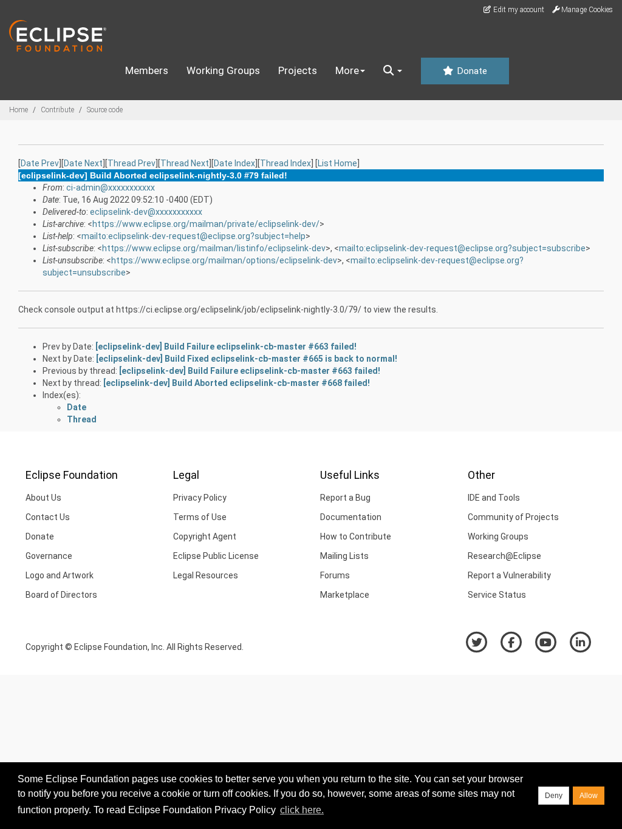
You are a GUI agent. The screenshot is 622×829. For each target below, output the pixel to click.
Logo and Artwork (60, 575)
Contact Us (48, 517)
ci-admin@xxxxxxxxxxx (110, 187)
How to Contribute (355, 536)
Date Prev (40, 163)
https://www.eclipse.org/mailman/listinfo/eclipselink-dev (214, 248)
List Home (337, 163)
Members (146, 70)
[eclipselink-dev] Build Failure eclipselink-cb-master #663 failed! (226, 346)
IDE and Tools (494, 497)
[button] (392, 71)
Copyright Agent (204, 536)
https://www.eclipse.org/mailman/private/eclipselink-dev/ (206, 224)
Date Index (234, 163)
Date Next (83, 163)
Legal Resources (205, 575)
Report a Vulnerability (509, 575)
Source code (105, 110)
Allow (588, 795)
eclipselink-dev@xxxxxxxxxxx (146, 212)
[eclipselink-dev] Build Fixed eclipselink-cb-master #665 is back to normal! (246, 359)
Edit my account (517, 9)
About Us (43, 497)
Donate (470, 71)
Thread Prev (132, 163)
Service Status (497, 595)
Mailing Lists (344, 556)
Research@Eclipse (504, 556)
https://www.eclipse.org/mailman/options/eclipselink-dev (224, 260)
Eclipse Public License (216, 556)
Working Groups (223, 70)
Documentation (350, 517)
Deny (553, 795)
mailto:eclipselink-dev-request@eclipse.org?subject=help (193, 236)
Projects (297, 70)
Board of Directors (61, 595)
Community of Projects (513, 517)
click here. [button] (302, 810)
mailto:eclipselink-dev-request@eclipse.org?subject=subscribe (462, 248)
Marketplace (344, 595)
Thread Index (285, 163)
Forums (335, 575)
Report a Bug (345, 497)
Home (18, 110)
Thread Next (184, 163)
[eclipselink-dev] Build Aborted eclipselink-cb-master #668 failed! (236, 383)
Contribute (57, 110)
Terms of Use (200, 517)
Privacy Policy (200, 497)
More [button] (347, 70)
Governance (49, 556)
